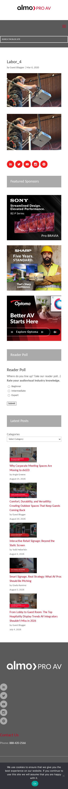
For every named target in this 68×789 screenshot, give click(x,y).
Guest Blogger (17, 67)
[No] (63, 776)
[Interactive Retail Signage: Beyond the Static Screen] (23, 531)
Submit (11, 403)
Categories (13, 434)
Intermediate (18, 391)
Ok (35, 783)
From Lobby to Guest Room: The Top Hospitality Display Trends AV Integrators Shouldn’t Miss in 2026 (33, 616)
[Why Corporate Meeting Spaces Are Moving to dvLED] (23, 455)
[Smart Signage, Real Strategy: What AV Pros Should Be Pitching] (23, 566)
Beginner (16, 386)
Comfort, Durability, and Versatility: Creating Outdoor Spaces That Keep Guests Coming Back (35, 506)
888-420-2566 (17, 743)
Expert (14, 395)
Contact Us (9, 735)
